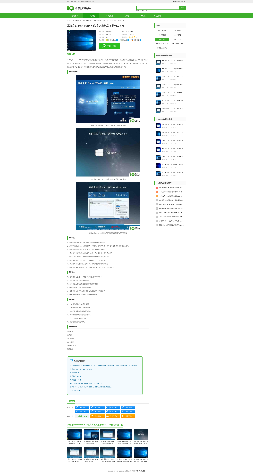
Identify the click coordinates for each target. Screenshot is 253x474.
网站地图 (142, 471)
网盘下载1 (98, 416)
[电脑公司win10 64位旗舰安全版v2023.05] (107, 434)
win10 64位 (89, 20)
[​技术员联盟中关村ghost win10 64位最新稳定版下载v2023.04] (124, 434)
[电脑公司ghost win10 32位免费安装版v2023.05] (158, 94)
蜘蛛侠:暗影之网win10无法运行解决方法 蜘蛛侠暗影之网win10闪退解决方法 (171, 187)
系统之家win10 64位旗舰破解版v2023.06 (74, 442)
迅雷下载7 (113, 411)
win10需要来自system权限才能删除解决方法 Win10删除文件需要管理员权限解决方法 (171, 204)
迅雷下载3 (113, 407)
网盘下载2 (113, 416)
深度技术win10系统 (162, 43)
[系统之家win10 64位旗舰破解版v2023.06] (74, 434)
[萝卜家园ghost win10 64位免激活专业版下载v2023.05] (158, 102)
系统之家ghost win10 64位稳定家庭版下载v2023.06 (172, 61)
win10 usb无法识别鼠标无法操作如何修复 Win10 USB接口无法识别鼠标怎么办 (171, 216)
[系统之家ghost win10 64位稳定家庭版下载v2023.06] (158, 62)
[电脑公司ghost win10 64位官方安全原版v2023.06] (91, 434)
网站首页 (74, 16)
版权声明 (135, 471)
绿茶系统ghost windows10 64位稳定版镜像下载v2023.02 (108, 460)
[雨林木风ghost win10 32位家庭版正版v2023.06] (158, 125)
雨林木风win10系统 (178, 43)
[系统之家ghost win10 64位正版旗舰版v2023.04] (141, 434)
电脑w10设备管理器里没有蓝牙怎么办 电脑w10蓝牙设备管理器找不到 (171, 225)
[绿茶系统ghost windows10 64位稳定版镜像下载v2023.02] (107, 452)
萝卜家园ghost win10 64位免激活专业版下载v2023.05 (172, 101)
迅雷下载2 (98, 407)
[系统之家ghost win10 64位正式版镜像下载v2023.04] (74, 452)
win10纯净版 (108, 16)
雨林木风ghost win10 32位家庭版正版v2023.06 (172, 125)
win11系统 (141, 16)
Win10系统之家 (79, 20)
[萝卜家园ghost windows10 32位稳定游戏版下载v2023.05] (158, 165)
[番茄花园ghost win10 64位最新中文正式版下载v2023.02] (141, 452)
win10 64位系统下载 (141, 10)
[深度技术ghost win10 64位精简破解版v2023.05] (158, 110)
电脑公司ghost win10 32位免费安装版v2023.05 (172, 93)
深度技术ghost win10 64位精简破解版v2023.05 (172, 109)
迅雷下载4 (129, 407)
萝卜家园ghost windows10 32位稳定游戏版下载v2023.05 (172, 165)
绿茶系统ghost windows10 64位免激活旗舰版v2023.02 (124, 460)
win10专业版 (177, 30)
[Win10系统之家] (80, 8)
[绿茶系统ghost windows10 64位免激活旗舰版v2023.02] (124, 452)
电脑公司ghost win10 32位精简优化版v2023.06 (172, 141)
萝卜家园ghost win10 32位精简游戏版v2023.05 (172, 173)
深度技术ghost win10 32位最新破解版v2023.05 (172, 149)
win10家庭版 (162, 35)
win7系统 (125, 16)
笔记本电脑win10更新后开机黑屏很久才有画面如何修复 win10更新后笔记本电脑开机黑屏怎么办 (171, 221)
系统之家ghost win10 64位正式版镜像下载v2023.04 (75, 460)
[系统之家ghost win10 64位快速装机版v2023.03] (91, 452)
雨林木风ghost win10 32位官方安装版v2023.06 (172, 133)
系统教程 (157, 16)
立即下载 (111, 46)
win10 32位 (177, 39)
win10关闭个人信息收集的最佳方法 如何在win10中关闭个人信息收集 (171, 196)
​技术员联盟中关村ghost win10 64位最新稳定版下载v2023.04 (124, 443)
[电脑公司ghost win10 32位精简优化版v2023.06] (158, 141)
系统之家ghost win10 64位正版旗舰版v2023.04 (141, 442)
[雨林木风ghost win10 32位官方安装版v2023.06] (158, 133)
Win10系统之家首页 (179, 1)
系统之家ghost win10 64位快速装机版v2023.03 (91, 460)
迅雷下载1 (83, 407)
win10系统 (91, 16)
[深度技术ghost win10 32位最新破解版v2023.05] (158, 149)
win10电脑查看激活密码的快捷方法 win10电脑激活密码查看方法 (171, 208)
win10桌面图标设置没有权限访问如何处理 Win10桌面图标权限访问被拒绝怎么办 (171, 192)
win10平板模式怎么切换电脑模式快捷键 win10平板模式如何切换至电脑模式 (171, 212)
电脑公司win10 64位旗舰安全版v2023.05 (108, 442)
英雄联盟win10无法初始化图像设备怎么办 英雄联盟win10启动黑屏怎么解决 (171, 200)
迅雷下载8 (129, 411)
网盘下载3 (129, 416)
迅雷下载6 (98, 411)
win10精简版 (177, 35)
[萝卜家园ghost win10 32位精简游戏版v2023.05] (158, 173)
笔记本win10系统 (162, 48)
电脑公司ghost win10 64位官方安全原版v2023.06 (91, 443)
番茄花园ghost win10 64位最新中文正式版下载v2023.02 (141, 460)
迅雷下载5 (83, 411)
